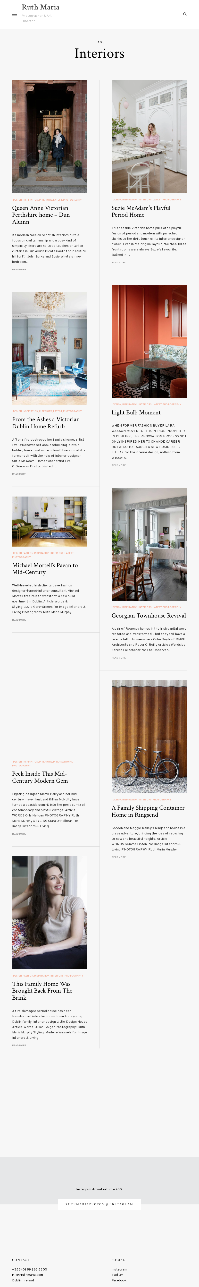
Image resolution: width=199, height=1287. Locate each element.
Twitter (117, 1275)
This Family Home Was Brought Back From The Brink (42, 991)
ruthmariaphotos (86, 1204)
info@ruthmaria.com (27, 1275)
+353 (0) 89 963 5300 (29, 1270)
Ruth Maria (40, 7)
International (63, 762)
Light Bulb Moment (136, 412)
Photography (72, 200)
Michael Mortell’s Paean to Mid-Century (45, 568)
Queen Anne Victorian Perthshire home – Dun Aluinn (41, 215)
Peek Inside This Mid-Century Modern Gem (40, 777)
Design (17, 200)
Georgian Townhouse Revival (149, 615)
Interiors (45, 200)
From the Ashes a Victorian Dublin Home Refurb (46, 422)
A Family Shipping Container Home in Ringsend (148, 811)
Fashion (28, 553)
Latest (57, 200)
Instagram (119, 1270)
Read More (19, 269)
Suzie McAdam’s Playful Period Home (141, 211)
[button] (49, 136)
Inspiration (30, 200)
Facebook (119, 1280)
